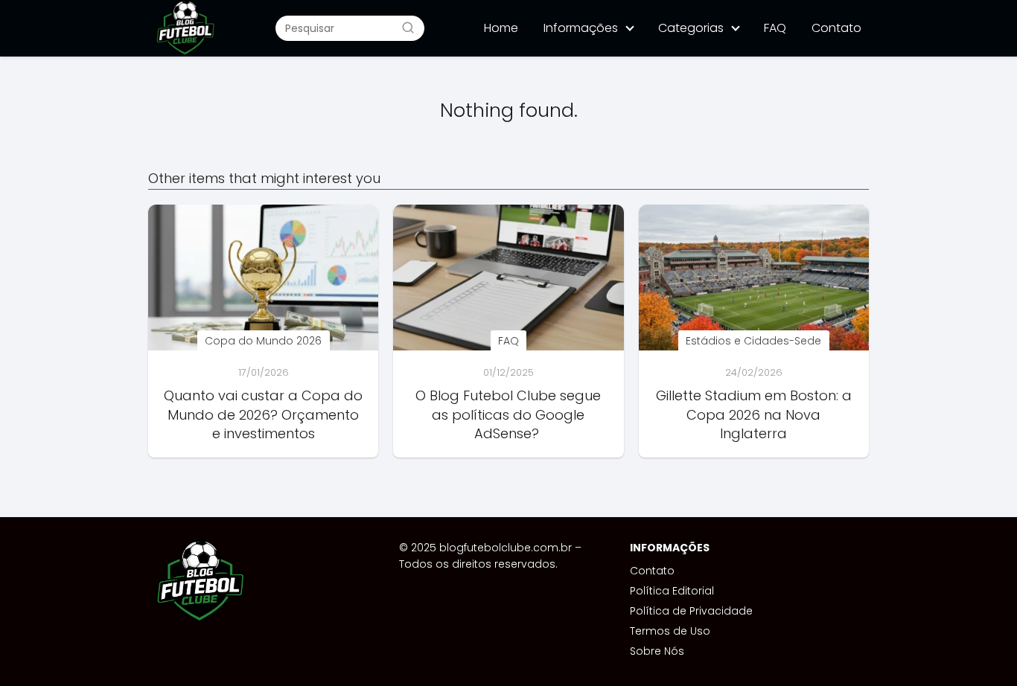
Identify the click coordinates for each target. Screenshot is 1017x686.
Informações (580, 27)
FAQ (775, 27)
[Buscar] (408, 27)
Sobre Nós (657, 651)
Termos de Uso (670, 631)
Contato (836, 27)
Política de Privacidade (691, 610)
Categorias (691, 27)
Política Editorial (672, 590)
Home (501, 27)
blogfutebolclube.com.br (505, 547)
